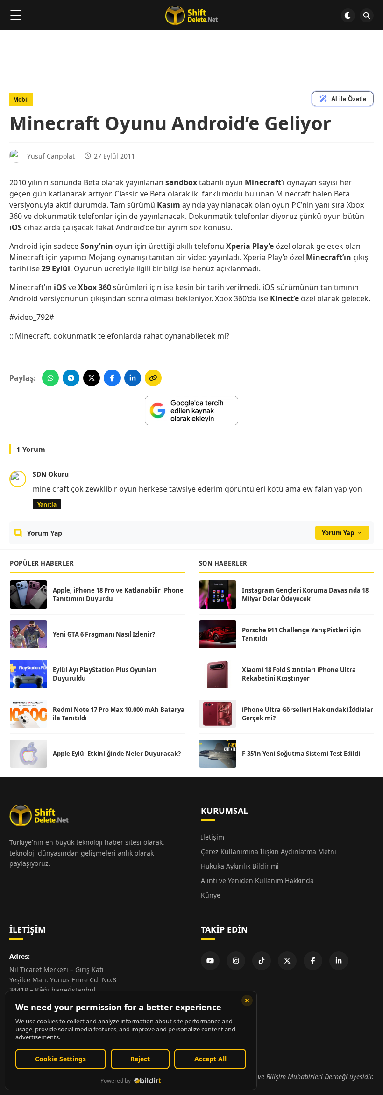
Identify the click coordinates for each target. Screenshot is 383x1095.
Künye (210, 895)
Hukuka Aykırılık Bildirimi (240, 866)
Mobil (21, 99)
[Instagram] (236, 960)
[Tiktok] (261, 960)
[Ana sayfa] (191, 15)
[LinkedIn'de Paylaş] (132, 378)
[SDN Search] (367, 15)
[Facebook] (313, 960)
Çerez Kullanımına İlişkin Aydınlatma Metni (268, 851)
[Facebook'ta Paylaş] (112, 378)
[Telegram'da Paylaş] (71, 378)
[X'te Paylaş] (91, 378)
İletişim (212, 837)
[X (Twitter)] (287, 960)
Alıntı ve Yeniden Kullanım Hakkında (257, 880)
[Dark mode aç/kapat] (348, 15)
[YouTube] (210, 960)
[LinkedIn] (338, 960)
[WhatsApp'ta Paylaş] (50, 378)
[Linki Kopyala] (153, 378)
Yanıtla (47, 504)
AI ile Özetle (348, 98)
